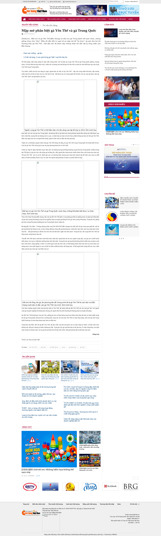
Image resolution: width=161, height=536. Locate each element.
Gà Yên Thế (33, 347)
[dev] (50, 486)
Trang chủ (26, 504)
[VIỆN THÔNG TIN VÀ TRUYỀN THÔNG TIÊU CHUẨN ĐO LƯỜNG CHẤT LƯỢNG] (90, 486)
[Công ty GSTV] (30, 486)
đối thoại (109, 145)
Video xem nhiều (116, 104)
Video (130, 19)
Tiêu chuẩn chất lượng (64, 534)
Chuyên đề (109, 194)
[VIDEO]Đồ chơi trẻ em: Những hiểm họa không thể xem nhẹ (48, 470)
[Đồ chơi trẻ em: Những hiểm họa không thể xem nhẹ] (49, 449)
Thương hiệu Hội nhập (117, 19)
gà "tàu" (82, 347)
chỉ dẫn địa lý (54, 347)
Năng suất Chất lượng (97, 19)
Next (137, 477)
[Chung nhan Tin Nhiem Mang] (80, 519)
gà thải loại (72, 347)
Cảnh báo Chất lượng (76, 19)
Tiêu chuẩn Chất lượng (56, 19)
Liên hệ (43, 1)
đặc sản (43, 347)
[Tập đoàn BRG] (130, 486)
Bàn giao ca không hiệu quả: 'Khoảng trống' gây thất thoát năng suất (61, 13)
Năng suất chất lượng (50, 534)
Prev (134, 477)
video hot (27, 427)
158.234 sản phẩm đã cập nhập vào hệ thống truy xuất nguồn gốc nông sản (60, 7)
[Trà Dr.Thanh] (70, 486)
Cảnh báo (109, 25)
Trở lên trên (134, 504)
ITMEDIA (114, 534)
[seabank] (110, 486)
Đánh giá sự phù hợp (97, 534)
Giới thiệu (131, 522)
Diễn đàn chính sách (36, 19)
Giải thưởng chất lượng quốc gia (81, 534)
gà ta (63, 347)
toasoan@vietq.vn (70, 1)
